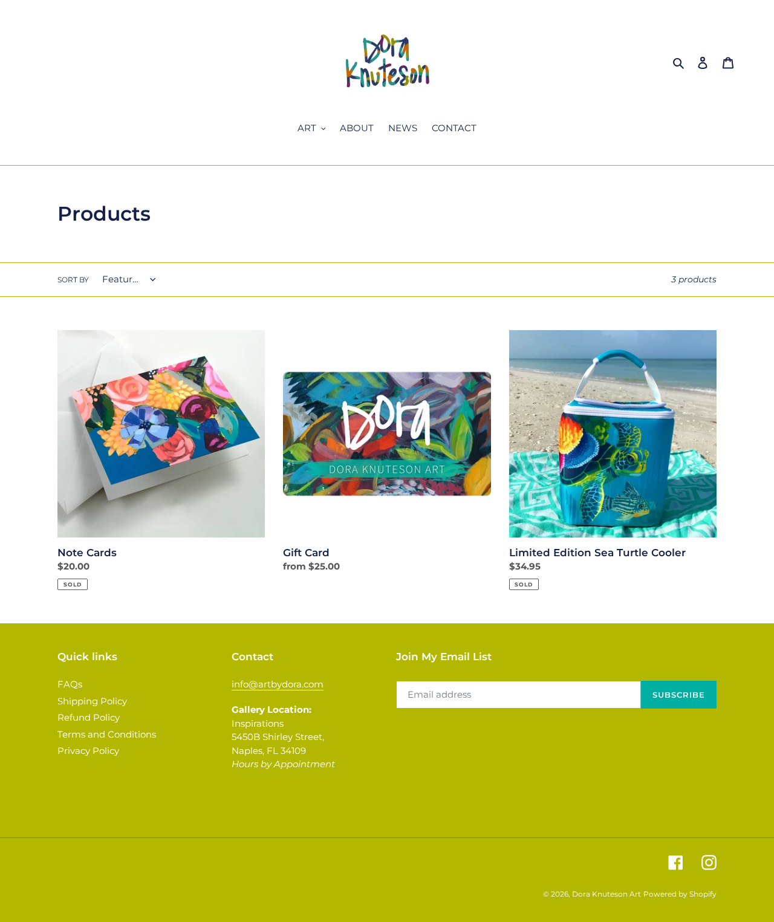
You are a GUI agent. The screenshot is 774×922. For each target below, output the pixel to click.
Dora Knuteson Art (606, 893)
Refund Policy (88, 717)
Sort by (73, 279)
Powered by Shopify (680, 893)
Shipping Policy (92, 701)
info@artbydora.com (278, 684)
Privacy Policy (88, 750)
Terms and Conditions (106, 734)
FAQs (69, 684)
